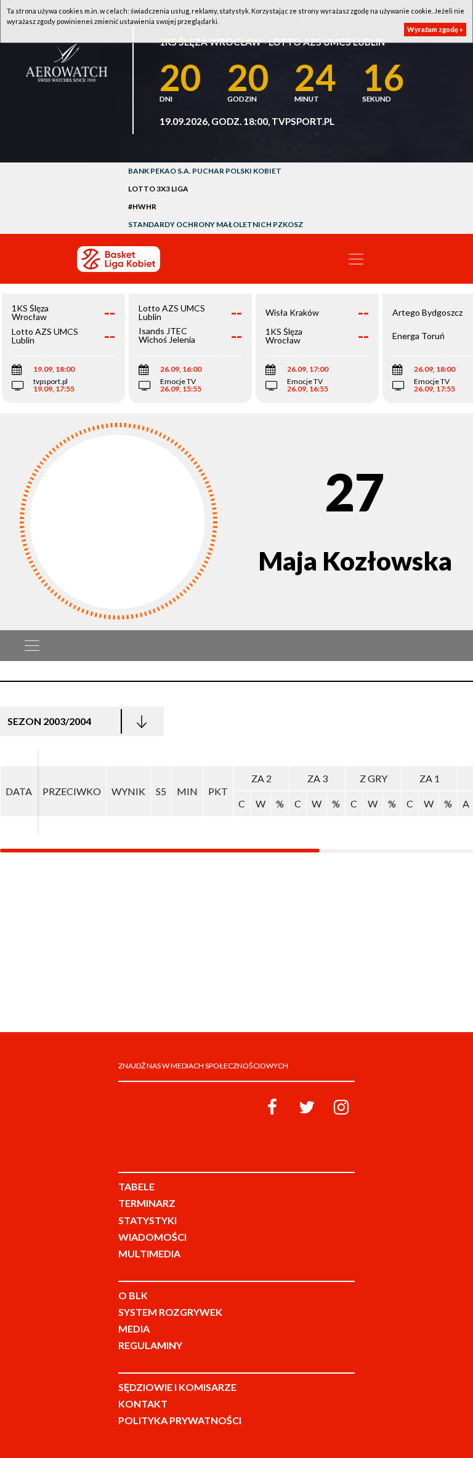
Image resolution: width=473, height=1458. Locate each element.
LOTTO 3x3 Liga (158, 188)
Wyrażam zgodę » (435, 29)
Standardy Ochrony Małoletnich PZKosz (215, 224)
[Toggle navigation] (356, 259)
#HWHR (142, 206)
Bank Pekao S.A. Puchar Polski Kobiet (204, 170)
